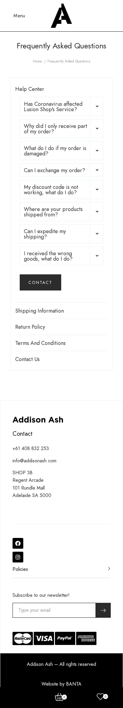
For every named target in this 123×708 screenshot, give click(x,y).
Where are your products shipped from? (53, 211)
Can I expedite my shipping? (45, 234)
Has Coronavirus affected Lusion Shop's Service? (53, 106)
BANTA (74, 684)
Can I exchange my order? (54, 170)
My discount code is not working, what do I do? (51, 189)
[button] (40, 282)
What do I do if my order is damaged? (55, 150)
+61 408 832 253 (31, 448)
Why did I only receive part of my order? (55, 128)
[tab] (61, 106)
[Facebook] (18, 543)
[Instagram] (18, 557)
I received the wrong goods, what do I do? (48, 256)
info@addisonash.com (34, 460)
